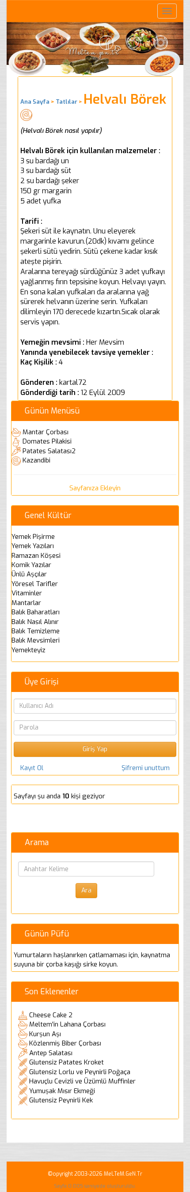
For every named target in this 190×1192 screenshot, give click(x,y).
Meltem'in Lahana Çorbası (67, 1024)
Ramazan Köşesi (36, 555)
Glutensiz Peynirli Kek (61, 1100)
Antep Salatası (50, 1053)
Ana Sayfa (34, 101)
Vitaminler (26, 593)
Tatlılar (66, 101)
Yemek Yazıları (32, 545)
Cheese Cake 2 (50, 1015)
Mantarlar (26, 602)
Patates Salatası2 (49, 451)
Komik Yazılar (31, 564)
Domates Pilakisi (47, 441)
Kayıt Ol (31, 767)
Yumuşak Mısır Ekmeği (62, 1091)
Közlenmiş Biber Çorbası (65, 1043)
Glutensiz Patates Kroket (66, 1062)
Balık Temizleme (35, 631)
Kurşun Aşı (45, 1034)
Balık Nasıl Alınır (35, 621)
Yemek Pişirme (33, 536)
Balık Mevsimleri (35, 640)
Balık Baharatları (35, 612)
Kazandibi (36, 460)
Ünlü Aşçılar (29, 574)
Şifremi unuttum (146, 767)
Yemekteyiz (28, 650)
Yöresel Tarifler (34, 583)
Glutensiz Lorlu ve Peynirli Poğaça (79, 1072)
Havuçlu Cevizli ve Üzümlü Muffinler (82, 1081)
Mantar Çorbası (45, 432)
